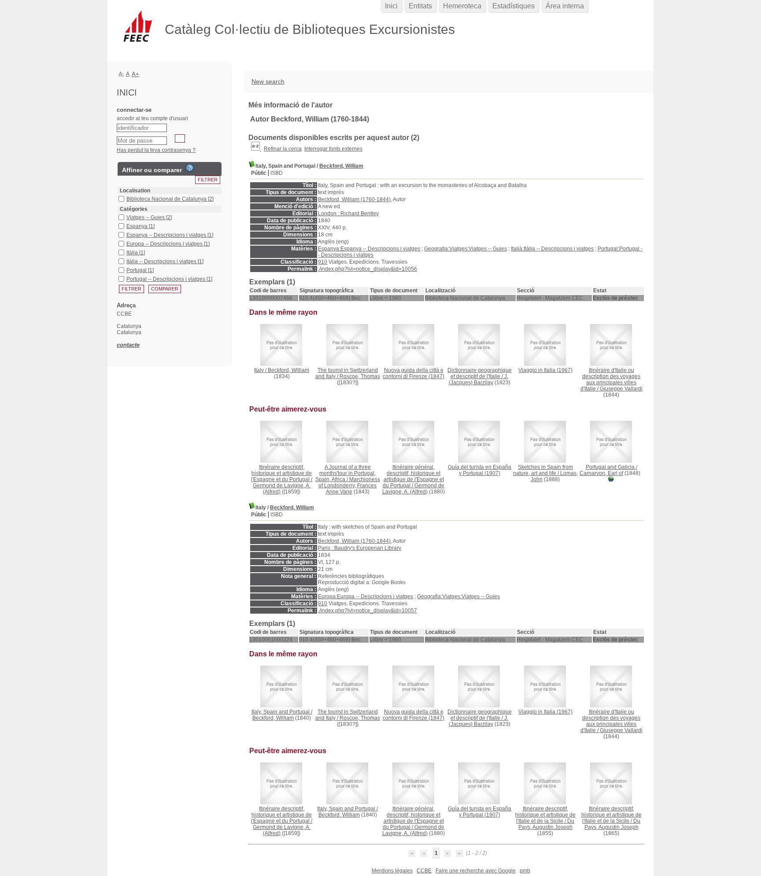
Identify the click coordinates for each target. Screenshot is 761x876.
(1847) (413, 373)
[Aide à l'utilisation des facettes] (189, 168)
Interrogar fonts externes (333, 149)
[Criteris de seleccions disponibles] (256, 149)
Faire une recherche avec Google (476, 871)
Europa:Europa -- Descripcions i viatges (365, 596)
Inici (391, 6)
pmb (525, 871)
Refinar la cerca (283, 149)
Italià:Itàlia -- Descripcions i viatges (552, 249)
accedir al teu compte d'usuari (152, 118)
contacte (128, 345)
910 (322, 262)
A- (121, 73)
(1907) (479, 470)
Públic (258, 173)
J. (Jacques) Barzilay (479, 379)
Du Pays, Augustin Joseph (546, 824)
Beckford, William (341, 166)
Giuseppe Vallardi (621, 389)
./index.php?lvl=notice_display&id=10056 (367, 269)
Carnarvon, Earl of (601, 473)
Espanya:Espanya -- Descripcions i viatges (369, 249)
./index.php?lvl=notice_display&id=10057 (367, 610)
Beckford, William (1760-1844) (354, 199)
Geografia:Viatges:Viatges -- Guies (465, 249)
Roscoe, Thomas (360, 376)
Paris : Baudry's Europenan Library (359, 548)
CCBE (424, 871)
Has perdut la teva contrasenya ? (156, 150)
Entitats (420, 6)
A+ (135, 74)
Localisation (135, 191)
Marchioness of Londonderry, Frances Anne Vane (349, 485)
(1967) (545, 370)
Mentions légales (392, 871)
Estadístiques (513, 6)
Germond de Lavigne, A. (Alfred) (413, 488)
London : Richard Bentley (348, 213)
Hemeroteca (462, 6)
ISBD (276, 173)
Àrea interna (565, 6)
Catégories (134, 209)
